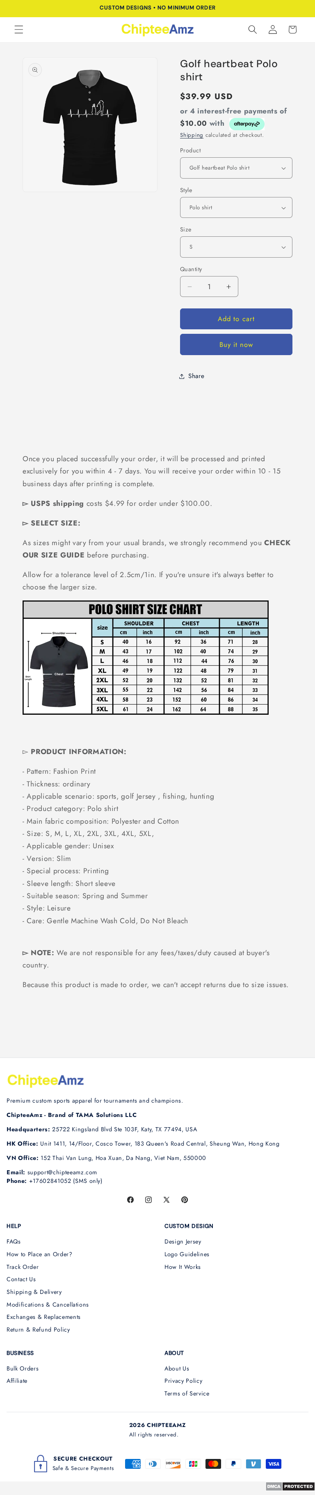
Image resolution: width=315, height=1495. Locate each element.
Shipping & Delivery (34, 1292)
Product (190, 150)
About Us (176, 1368)
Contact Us (21, 1279)
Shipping (191, 135)
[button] (19, 29)
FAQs (14, 1241)
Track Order (23, 1267)
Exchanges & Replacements (44, 1317)
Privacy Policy (183, 1381)
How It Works (182, 1267)
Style (186, 190)
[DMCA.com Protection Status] (290, 1489)
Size (186, 229)
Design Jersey (182, 1241)
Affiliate (17, 1381)
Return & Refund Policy (38, 1329)
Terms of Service (187, 1393)
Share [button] (196, 376)
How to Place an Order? (40, 1254)
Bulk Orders (23, 1368)
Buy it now (236, 344)
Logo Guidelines (187, 1254)
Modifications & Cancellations (48, 1304)
